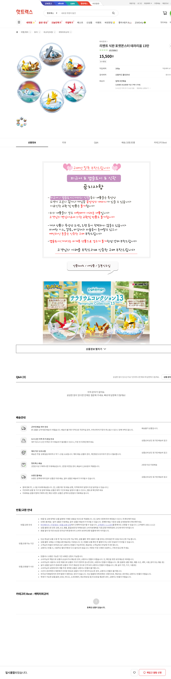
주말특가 (69, 22)
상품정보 (32, 142)
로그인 (139, 3)
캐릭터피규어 (64, 32)
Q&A (96, 142)
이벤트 (99, 22)
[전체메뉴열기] (19, 22)
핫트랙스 (50, 13)
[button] (108, 50)
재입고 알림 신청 (154, 672)
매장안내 (165, 3)
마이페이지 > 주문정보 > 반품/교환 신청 (56, 524)
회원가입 (132, 3)
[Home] (17, 32)
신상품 (89, 22)
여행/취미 (24, 32)
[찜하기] (134, 672)
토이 (36, 32)
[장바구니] (164, 13)
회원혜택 (147, 3)
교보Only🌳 (140, 22)
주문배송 (157, 3)
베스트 (80, 22)
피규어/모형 (48, 32)
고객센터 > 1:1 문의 (105, 524)
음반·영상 (43, 22)
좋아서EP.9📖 (125, 22)
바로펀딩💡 (110, 22)
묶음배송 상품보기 (143, 88)
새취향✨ (30, 22)
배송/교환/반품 (128, 142)
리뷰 (64, 142)
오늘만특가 (56, 22)
